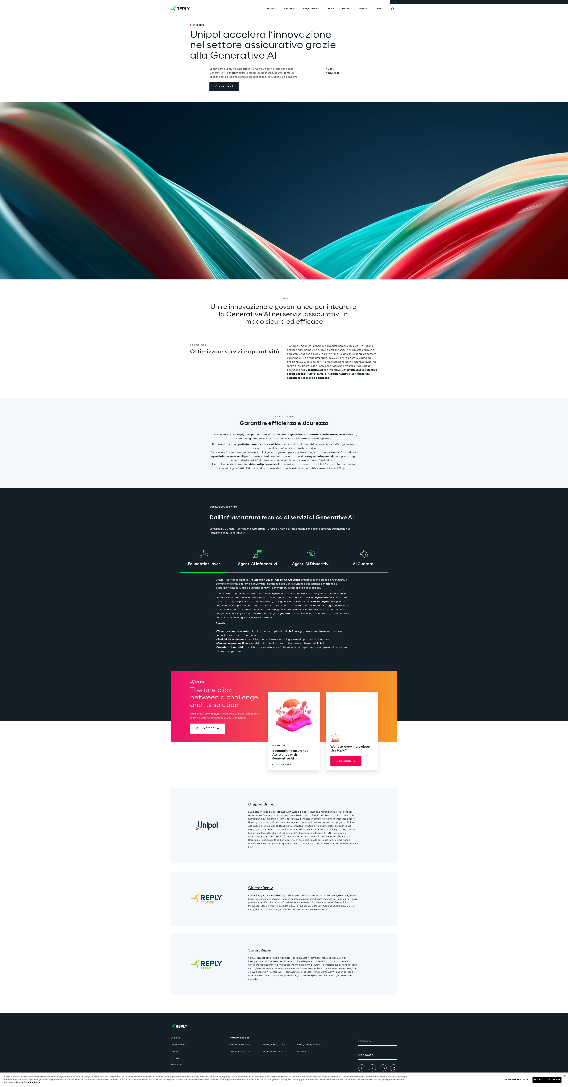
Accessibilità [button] (303, 1051)
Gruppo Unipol (261, 805)
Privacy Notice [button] (241, 1051)
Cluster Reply (260, 888)
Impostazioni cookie (516, 1080)
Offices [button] (174, 1051)
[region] (284, 1079)
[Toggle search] (392, 9)
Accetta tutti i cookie (547, 1080)
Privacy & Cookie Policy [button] (239, 1045)
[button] (224, 86)
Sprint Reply (259, 951)
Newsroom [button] (176, 1065)
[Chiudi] (564, 1075)
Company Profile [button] (178, 1045)
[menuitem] (271, 9)
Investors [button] (175, 1058)
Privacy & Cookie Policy (28, 1082)
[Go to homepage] (180, 9)
